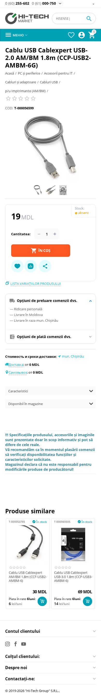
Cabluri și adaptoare (20, 82)
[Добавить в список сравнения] (30, 266)
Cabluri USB (49, 82)
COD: (9, 108)
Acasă (9, 73)
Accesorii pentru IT (58, 73)
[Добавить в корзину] (42, 601)
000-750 (44, 3)
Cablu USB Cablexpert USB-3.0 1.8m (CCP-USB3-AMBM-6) (73, 577)
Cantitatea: (21, 234)
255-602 (17, 3)
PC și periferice (29, 73)
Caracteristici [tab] (18, 391)
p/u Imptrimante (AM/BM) (25, 91)
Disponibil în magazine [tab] (25, 403)
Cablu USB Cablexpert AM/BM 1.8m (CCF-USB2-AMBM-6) (28, 577)
